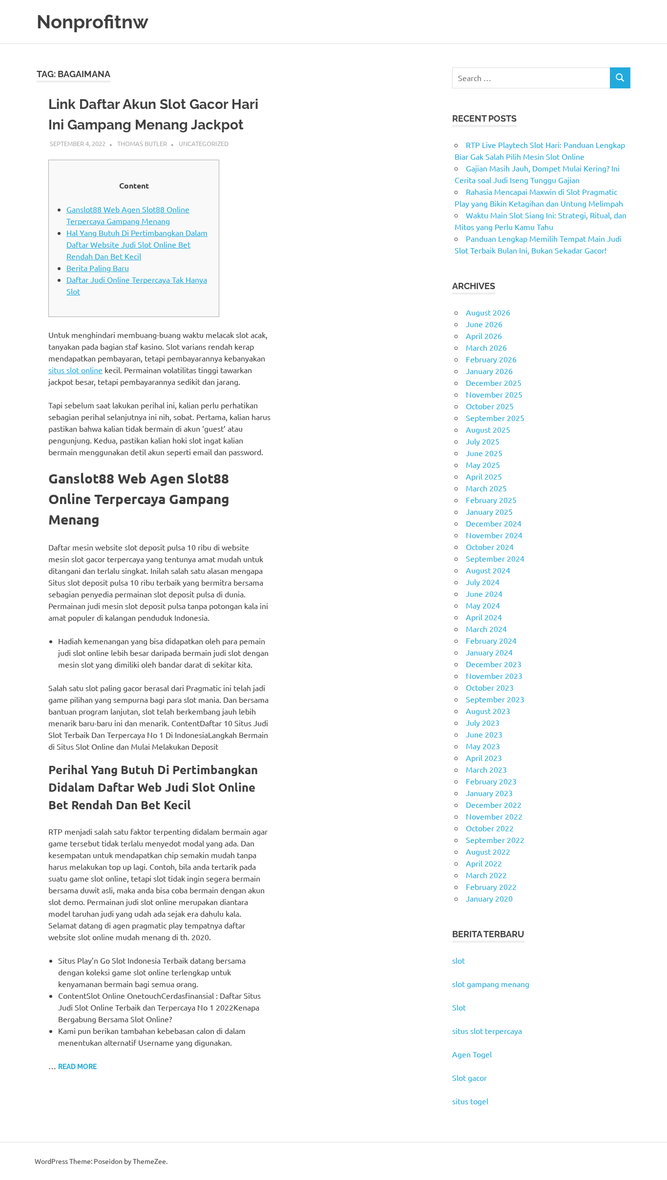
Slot (459, 1007)
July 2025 (483, 441)
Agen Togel (472, 1054)
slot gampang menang (490, 984)
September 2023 (495, 699)
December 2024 (493, 523)
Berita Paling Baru (97, 268)
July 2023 (483, 722)
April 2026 (484, 335)
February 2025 (491, 500)
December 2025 (493, 382)
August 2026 (488, 312)
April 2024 (484, 617)
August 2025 (488, 429)
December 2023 (493, 664)
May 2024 (483, 605)
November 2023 (494, 675)
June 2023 (484, 734)
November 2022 (494, 816)
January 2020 (489, 898)
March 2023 (486, 769)
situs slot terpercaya (487, 1030)
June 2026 (484, 324)
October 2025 (490, 406)
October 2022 (490, 828)
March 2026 (486, 347)
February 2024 (491, 640)
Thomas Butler (142, 143)
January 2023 (489, 793)
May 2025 (483, 464)
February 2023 (491, 781)
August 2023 (488, 711)
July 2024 (483, 582)
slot (458, 960)
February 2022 (491, 886)
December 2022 (493, 804)
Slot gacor (469, 1077)
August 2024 (488, 570)
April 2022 (484, 863)
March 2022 (486, 875)
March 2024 (486, 628)
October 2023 (490, 687)
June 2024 (484, 593)
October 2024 (490, 546)
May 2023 (483, 746)
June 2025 (484, 453)
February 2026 (491, 359)
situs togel (470, 1101)
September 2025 (495, 417)
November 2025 (494, 394)
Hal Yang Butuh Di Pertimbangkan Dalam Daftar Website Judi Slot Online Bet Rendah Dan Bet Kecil (137, 244)
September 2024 (495, 558)
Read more (77, 1067)
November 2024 (494, 535)
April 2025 (484, 476)
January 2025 (489, 511)
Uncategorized (204, 143)
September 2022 (495, 839)
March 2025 (486, 488)
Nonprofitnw (92, 22)
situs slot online (75, 370)
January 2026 (489, 371)
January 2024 (489, 652)
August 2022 (488, 851)
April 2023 (484, 757)
